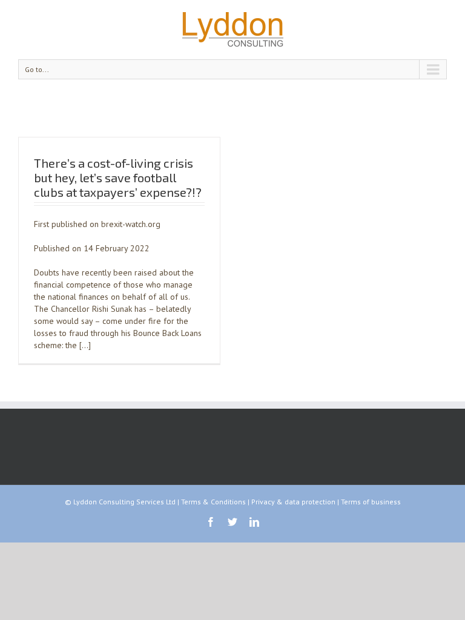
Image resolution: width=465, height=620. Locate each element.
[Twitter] (232, 522)
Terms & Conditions (213, 501)
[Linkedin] (254, 522)
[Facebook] (211, 522)
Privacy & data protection (293, 501)
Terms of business (371, 501)
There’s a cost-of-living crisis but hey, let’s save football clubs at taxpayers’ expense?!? (118, 177)
